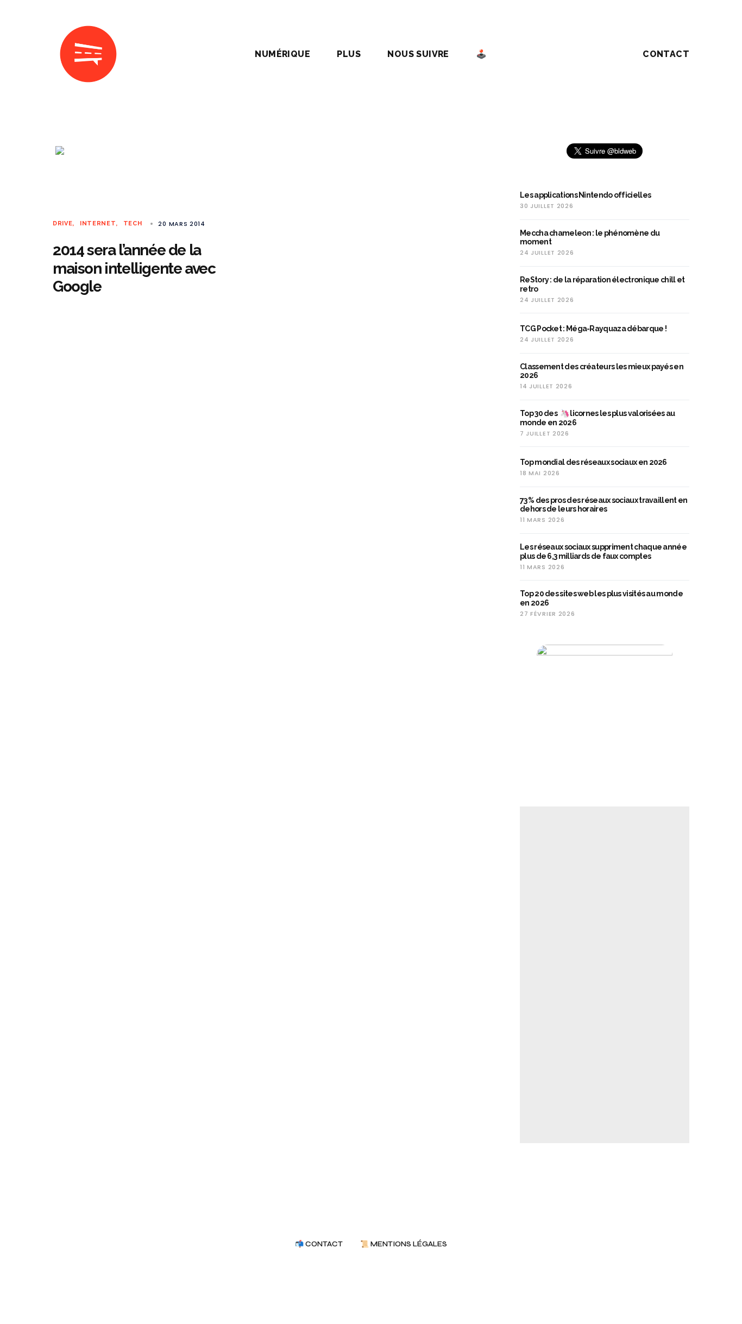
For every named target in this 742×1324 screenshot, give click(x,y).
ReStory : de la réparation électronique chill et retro (602, 284)
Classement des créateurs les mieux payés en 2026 (601, 371)
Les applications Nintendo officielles (585, 195)
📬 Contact (319, 1244)
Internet (98, 223)
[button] (596, 54)
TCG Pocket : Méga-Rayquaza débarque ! (593, 328)
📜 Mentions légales (403, 1244)
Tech (132, 223)
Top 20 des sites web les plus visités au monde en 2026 (601, 598)
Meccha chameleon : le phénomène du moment (589, 238)
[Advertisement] (604, 975)
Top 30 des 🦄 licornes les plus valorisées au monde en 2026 (597, 418)
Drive (62, 223)
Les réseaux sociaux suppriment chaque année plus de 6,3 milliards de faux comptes (603, 551)
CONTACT (666, 54)
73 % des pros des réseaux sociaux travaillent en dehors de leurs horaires (603, 505)
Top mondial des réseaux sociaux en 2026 (593, 462)
